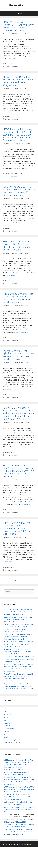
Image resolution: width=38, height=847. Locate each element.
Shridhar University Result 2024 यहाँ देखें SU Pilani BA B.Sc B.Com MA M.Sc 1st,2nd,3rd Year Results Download (19, 355)
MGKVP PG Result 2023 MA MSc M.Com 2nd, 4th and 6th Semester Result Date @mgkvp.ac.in (18, 81)
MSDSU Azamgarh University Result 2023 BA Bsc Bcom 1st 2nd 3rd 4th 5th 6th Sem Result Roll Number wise (19, 789)
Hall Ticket (8, 726)
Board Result (8, 720)
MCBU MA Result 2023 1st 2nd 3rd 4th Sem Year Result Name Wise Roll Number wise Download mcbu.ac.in (18, 26)
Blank (6, 717)
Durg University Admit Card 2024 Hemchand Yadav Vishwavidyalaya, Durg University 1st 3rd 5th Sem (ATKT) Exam (16, 528)
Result (7, 116)
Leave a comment (11, 67)
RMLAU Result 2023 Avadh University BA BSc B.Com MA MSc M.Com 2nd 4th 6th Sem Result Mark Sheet (18, 245)
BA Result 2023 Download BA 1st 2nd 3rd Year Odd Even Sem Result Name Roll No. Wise (19, 809)
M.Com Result (9, 729)
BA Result (8, 64)
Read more (13, 58)
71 (11, 580)
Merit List (7, 734)
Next (15, 580)
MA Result (7, 731)
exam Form (8, 723)
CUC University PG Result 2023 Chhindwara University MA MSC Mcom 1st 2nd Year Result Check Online (19, 824)
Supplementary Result (12, 740)
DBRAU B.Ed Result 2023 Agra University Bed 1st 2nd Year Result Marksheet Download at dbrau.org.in (18, 772)
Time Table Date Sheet (13, 174)
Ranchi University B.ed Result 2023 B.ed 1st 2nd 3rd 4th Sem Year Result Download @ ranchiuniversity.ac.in (19, 190)
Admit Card (9, 452)
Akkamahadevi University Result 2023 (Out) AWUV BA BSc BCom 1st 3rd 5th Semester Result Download (19, 298)
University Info (19, 5)
